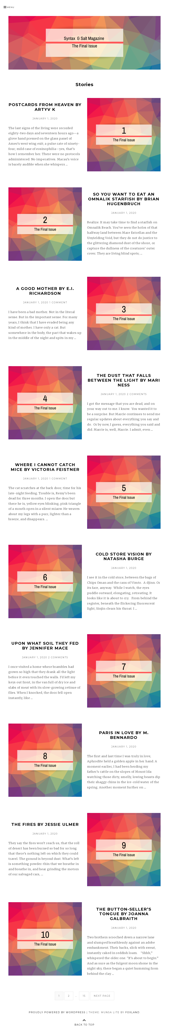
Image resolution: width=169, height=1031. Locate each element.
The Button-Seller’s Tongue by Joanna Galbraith (123, 914)
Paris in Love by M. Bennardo (124, 735)
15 (86, 995)
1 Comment (58, 302)
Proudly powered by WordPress (57, 1012)
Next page (102, 995)
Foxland (132, 1012)
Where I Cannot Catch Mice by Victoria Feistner (45, 467)
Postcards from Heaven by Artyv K (45, 107)
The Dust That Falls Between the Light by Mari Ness (124, 380)
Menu (10, 7)
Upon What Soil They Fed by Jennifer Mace (45, 645)
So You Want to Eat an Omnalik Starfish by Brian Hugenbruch (123, 199)
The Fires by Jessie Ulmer (45, 824)
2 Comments (137, 394)
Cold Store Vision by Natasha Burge (124, 556)
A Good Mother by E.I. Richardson (45, 291)
